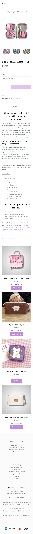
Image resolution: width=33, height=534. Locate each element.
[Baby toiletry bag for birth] (16, 399)
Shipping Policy (16, 469)
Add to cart (21, 87)
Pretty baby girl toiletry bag (16, 278)
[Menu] (30, 3)
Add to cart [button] (16, 288)
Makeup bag (16, 452)
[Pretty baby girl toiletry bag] (16, 260)
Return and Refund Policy (16, 471)
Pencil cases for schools (16, 449)
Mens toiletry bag (16, 445)
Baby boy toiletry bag (16, 325)
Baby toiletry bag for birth (16, 417)
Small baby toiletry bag (16, 371)
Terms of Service (16, 467)
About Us (17, 476)
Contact (16, 478)
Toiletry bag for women (16, 447)
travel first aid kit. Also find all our (15, 227)
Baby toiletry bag (15, 98)
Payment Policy (16, 474)
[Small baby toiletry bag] (16, 353)
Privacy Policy (16, 465)
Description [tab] (16, 106)
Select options (16, 334)
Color (3, 74)
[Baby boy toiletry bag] (16, 307)
